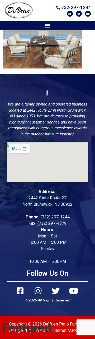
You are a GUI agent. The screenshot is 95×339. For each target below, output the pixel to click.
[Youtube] (88, 14)
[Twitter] (79, 14)
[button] (47, 25)
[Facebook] (70, 14)
